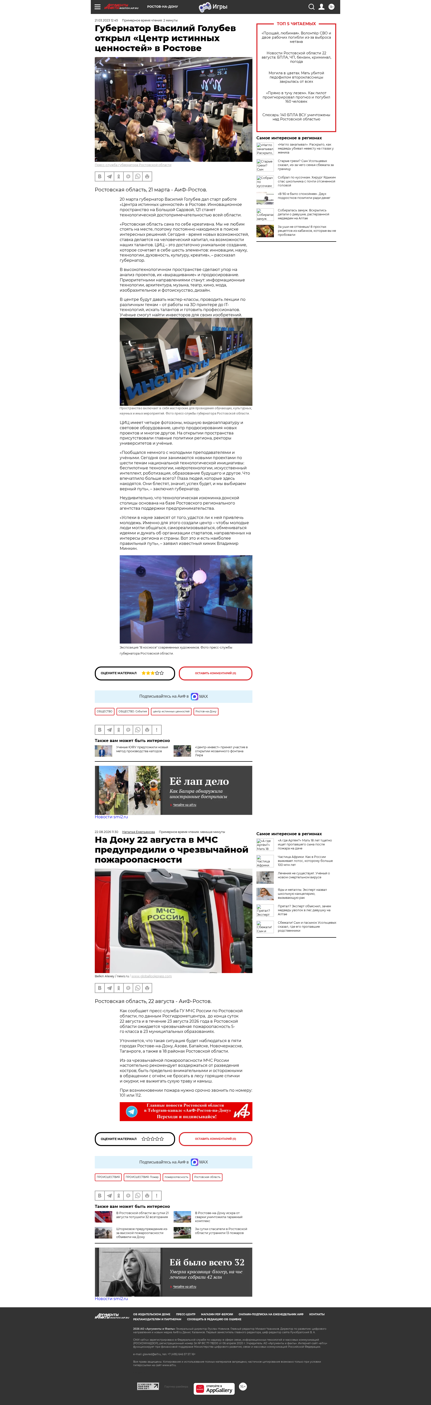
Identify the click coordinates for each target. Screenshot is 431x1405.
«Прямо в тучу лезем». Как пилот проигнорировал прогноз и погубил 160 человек (296, 97)
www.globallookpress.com (151, 976)
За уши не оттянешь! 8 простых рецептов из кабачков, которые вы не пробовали (307, 231)
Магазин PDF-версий (217, 1314)
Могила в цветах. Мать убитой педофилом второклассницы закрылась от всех (296, 77)
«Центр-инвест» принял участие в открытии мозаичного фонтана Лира (221, 751)
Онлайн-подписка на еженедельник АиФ (271, 1314)
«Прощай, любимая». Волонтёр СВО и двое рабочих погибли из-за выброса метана (296, 37)
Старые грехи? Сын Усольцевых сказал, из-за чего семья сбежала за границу (306, 165)
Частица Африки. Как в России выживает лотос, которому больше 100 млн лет (305, 861)
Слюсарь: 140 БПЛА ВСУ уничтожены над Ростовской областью (296, 117)
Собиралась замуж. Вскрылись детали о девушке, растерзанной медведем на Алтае (303, 214)
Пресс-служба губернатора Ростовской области (133, 165)
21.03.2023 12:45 (106, 20)
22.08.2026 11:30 (106, 832)
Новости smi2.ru (111, 817)
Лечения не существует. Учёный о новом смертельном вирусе (304, 875)
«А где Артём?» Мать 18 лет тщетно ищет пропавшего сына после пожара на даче (305, 844)
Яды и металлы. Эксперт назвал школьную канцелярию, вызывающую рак (302, 894)
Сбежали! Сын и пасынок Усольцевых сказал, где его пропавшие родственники (307, 926)
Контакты (316, 1314)
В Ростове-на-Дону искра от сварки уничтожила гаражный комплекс (218, 1217)
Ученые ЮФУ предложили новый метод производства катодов (142, 749)
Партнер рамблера (176, 1386)
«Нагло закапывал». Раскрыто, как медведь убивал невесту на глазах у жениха (306, 148)
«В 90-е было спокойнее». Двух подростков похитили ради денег (304, 196)
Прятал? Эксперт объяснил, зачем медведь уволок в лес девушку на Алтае (304, 910)
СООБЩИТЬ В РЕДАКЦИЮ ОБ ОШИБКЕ (214, 1319)
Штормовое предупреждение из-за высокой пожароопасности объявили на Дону (142, 1233)
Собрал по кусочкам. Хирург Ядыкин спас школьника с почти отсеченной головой (307, 181)
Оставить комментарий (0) (215, 673)
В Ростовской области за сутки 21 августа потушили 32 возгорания (142, 1215)
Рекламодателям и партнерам (157, 1319)
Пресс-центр (185, 1314)
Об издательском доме (151, 1314)
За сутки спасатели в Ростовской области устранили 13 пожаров (221, 1231)
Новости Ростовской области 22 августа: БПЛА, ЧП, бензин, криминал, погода (296, 57)
